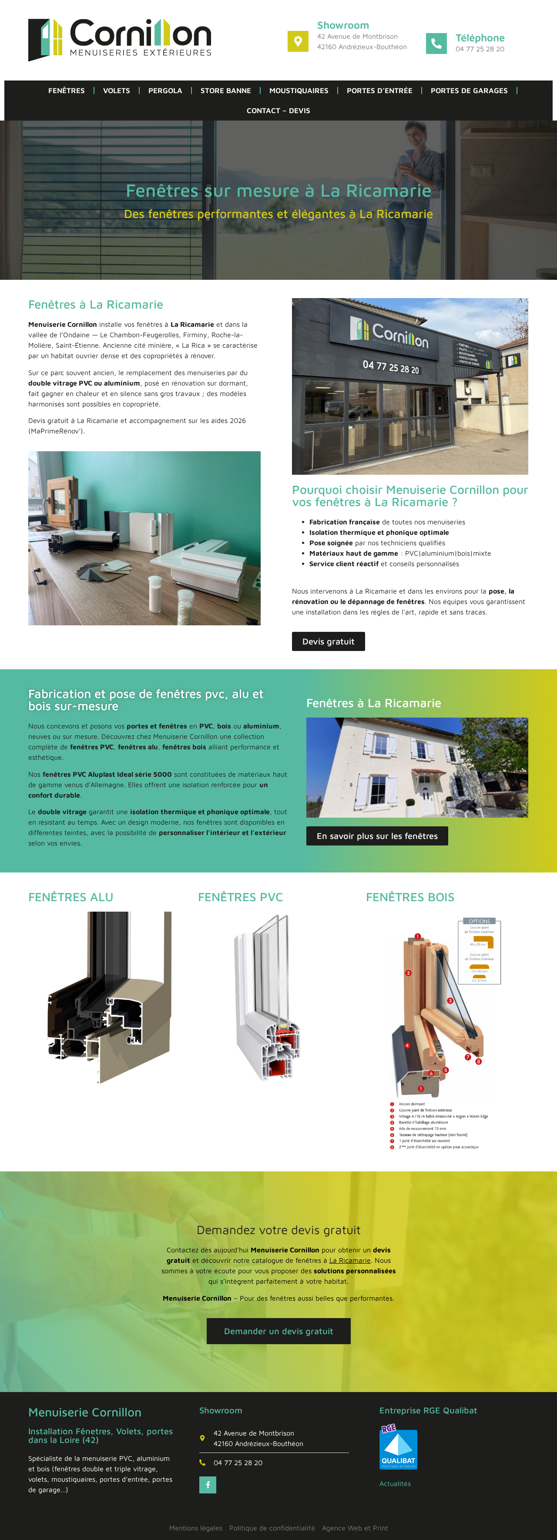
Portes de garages (469, 90)
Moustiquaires (299, 90)
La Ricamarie (350, 1260)
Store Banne (226, 90)
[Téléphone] (436, 43)
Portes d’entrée (380, 90)
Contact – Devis (278, 110)
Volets (116, 90)
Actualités (395, 1483)
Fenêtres (66, 90)
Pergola (165, 90)
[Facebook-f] (207, 1484)
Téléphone (480, 37)
